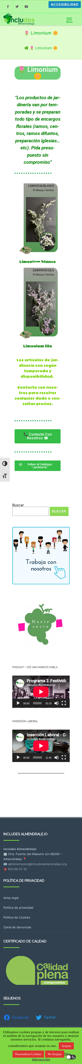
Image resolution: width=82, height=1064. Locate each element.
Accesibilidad (64, 4)
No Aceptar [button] (55, 1054)
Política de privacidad (18, 907)
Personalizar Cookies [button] (28, 1054)
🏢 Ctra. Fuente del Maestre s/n (26, 854)
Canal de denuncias (17, 927)
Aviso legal (10, 898)
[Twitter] (17, 6)
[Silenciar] (56, 703)
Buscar (18, 505)
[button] (38, 436)
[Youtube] (26, 6)
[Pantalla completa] (64, 703)
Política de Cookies (16, 917)
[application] (41, 692)
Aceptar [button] (66, 1046)
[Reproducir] (18, 703)
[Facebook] (8, 6)
